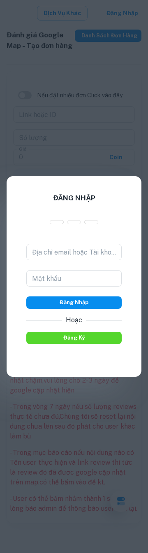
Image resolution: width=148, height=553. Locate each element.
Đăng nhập (74, 302)
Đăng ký (74, 338)
